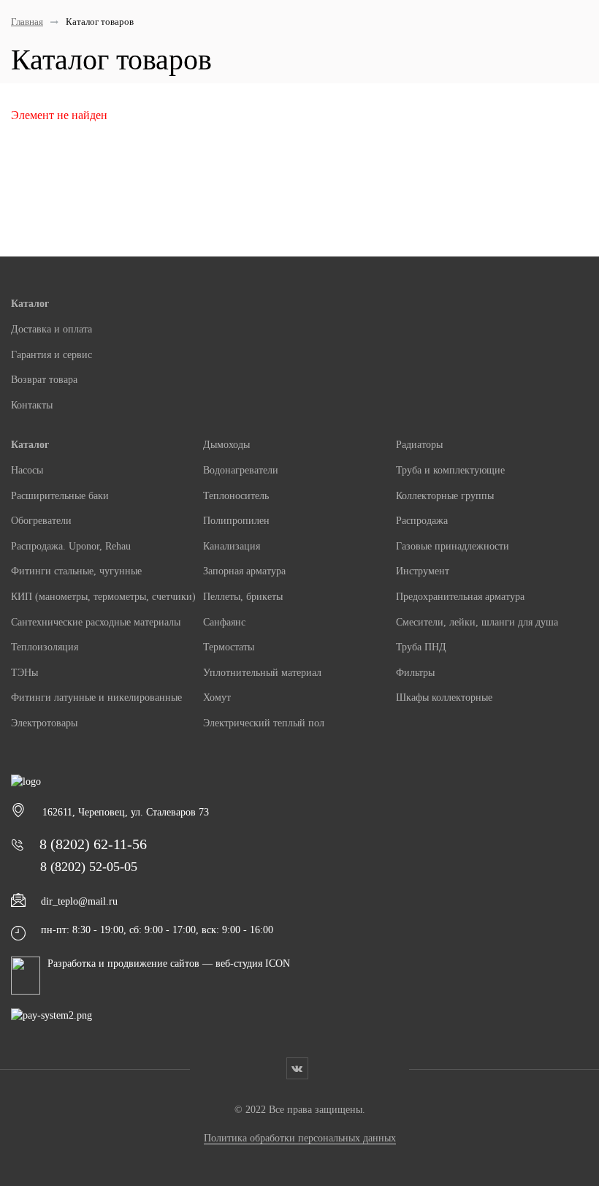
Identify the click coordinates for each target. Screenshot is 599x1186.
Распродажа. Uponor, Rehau (71, 546)
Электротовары (44, 723)
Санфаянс (224, 622)
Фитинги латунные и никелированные (96, 697)
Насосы (27, 470)
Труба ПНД (421, 647)
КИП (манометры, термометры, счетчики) (103, 596)
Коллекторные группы (445, 495)
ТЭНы (24, 672)
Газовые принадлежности (452, 546)
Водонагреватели (240, 470)
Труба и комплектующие (450, 470)
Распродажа (422, 520)
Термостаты (228, 647)
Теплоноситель (236, 495)
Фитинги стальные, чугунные (76, 571)
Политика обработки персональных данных (300, 1138)
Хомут (217, 697)
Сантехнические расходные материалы (95, 622)
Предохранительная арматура (460, 596)
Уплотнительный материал (262, 672)
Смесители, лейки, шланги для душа (477, 622)
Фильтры (415, 672)
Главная (27, 21)
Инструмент (422, 571)
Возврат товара (44, 379)
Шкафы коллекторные (444, 697)
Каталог (30, 303)
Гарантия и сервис (51, 354)
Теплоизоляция (44, 647)
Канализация (231, 546)
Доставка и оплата (51, 329)
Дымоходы (226, 444)
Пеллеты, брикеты (243, 596)
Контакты (32, 405)
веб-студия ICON (252, 963)
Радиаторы (419, 444)
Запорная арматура (244, 571)
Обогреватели (41, 520)
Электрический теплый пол (263, 723)
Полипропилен (236, 520)
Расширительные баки (60, 495)
